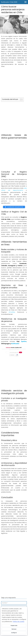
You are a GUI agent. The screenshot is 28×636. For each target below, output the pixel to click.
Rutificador (15, 343)
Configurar (14, 632)
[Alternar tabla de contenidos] (20, 99)
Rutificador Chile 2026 (9, 2)
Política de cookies (18, 621)
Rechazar (14, 629)
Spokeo (23, 341)
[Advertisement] (14, 83)
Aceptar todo (14, 625)
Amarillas (12, 312)
